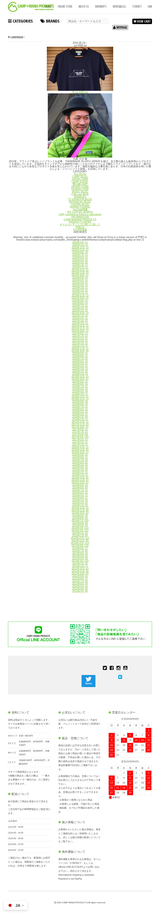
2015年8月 (80, 487)
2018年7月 (80, 406)
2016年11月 (80, 449)
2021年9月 (80, 333)
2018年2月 (80, 416)
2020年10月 (80, 350)
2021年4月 (80, 340)
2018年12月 (80, 396)
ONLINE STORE (65, 6)
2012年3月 (80, 591)
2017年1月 (80, 444)
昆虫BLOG (80, 196)
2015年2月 (80, 502)
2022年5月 (80, 318)
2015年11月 (80, 479)
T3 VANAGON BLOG (80, 199)
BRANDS (52, 21)
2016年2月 (80, 472)
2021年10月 (80, 330)
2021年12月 (80, 325)
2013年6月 (80, 553)
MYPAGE (121, 27)
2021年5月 (80, 338)
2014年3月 (80, 530)
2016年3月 (80, 469)
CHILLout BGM (80, 194)
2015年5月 (80, 495)
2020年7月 (80, 358)
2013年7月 (80, 550)
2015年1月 (80, 505)
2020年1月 (80, 373)
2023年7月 (80, 305)
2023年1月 (80, 310)
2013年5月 (80, 555)
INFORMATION (80, 216)
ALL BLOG (80, 173)
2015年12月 (80, 477)
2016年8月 (80, 457)
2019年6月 (80, 388)
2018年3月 (80, 414)
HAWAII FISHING (80, 206)
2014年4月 (80, 527)
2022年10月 (80, 313)
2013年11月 (80, 540)
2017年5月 (80, 436)
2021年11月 (80, 328)
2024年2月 (80, 290)
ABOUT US (84, 6)
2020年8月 (80, 356)
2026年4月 (80, 242)
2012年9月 (80, 575)
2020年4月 (80, 366)
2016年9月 (80, 454)
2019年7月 (80, 386)
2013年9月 (80, 545)
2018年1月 (80, 419)
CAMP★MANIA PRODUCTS (80, 219)
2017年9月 (80, 429)
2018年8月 (80, 404)
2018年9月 (80, 401)
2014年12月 (80, 507)
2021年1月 (80, 345)
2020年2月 (80, 371)
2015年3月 (80, 500)
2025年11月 (80, 249)
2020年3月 (80, 368)
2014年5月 (80, 525)
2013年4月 (80, 558)
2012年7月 (80, 581)
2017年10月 (80, 426)
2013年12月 (80, 538)
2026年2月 (80, 244)
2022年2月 (80, 323)
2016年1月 (80, 474)
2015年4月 (80, 497)
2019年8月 (80, 383)
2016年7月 (80, 459)
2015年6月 (80, 492)
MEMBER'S (101, 6)
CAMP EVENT (80, 181)
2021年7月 (80, 335)
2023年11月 (80, 295)
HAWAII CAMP (80, 186)
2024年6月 (80, 280)
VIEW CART (143, 21)
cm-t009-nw (81, 92)
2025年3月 (80, 262)
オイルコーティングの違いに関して (80, 224)
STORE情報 (80, 229)
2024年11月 (80, 272)
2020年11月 (80, 348)
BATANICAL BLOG (80, 201)
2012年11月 (80, 570)
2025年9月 (80, 252)
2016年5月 (80, 464)
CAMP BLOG (80, 176)
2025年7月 (80, 254)
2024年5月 (80, 282)
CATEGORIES (22, 21)
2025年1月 (80, 267)
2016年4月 (80, 467)
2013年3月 (80, 560)
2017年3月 (80, 439)
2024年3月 (80, 287)
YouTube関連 (80, 209)
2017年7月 (80, 431)
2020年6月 (80, 361)
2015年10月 (80, 482)
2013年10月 (80, 543)
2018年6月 (80, 409)
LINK (150, 6)
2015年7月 (80, 490)
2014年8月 (80, 517)
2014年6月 (80, 522)
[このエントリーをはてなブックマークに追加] (120, 676)
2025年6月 (80, 257)
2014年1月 (80, 535)
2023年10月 (80, 297)
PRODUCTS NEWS (80, 222)
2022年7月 (80, 315)
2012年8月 (80, 578)
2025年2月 (80, 265)
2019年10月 (80, 378)
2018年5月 (80, 411)
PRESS (80, 227)
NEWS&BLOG (119, 6)
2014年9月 (80, 515)
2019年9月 (80, 381)
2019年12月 (80, 376)
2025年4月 (80, 259)
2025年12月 (80, 247)
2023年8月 (80, 302)
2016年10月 (80, 452)
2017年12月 (80, 421)
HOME (48, 6)
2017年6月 (80, 434)
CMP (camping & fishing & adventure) (80, 214)
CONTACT (136, 6)
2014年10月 (80, 512)
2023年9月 (80, 300)
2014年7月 (80, 520)
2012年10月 (80, 573)
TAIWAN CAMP (80, 189)
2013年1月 (80, 565)
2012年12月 (80, 568)
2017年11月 (80, 424)
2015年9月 (80, 484)
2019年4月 (80, 391)
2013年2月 (80, 563)
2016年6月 (80, 462)
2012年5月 (80, 586)
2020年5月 (80, 363)
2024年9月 (80, 277)
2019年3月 (80, 393)
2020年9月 (80, 353)
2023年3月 (80, 307)
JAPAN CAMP (80, 179)
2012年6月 (80, 583)
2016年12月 (80, 447)
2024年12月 (80, 270)
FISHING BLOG (80, 204)
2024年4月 (80, 285)
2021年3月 (80, 343)
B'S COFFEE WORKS (80, 211)
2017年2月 (80, 441)
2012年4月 (80, 588)
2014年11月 (80, 510)
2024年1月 (80, 292)
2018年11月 (80, 398)
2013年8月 (80, 548)
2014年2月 (80, 532)
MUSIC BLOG (80, 191)
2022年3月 (80, 320)
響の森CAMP (80, 184)
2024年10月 (80, 275)
